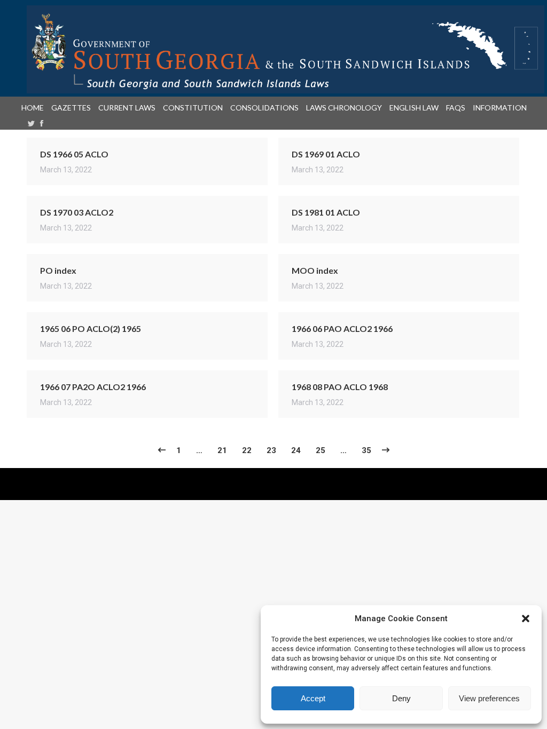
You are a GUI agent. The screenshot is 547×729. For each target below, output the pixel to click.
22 (247, 450)
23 (271, 450)
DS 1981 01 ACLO (326, 212)
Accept (313, 698)
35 (366, 450)
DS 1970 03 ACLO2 (76, 212)
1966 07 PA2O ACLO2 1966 (93, 387)
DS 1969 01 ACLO (326, 154)
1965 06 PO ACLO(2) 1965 (90, 328)
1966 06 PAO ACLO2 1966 (342, 328)
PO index (58, 270)
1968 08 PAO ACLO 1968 (340, 387)
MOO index (315, 270)
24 (296, 450)
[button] (525, 618)
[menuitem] (34, 108)
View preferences (489, 698)
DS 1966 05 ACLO (74, 154)
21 (222, 450)
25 (320, 450)
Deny (401, 698)
